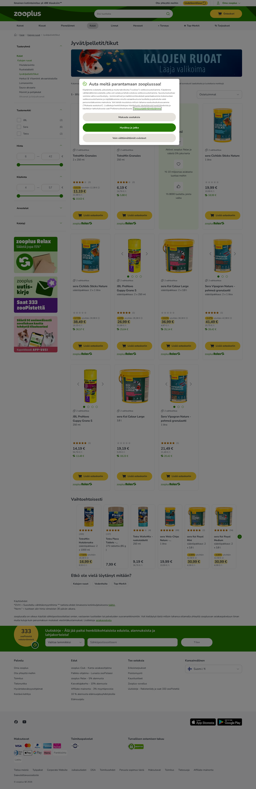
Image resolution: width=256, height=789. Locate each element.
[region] (129, 112)
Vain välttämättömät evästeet (129, 138)
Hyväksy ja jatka (129, 127)
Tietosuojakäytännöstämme (147, 108)
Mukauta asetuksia (129, 117)
